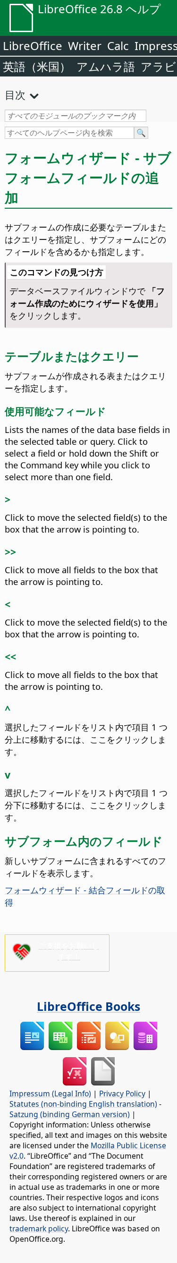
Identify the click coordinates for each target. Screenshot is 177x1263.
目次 (15, 94)
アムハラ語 (105, 66)
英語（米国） (37, 66)
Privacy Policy (122, 1093)
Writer (84, 45)
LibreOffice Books (88, 1006)
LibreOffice (32, 45)
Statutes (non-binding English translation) (83, 1104)
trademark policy (38, 1228)
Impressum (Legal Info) (50, 1093)
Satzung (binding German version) (69, 1114)
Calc (118, 45)
